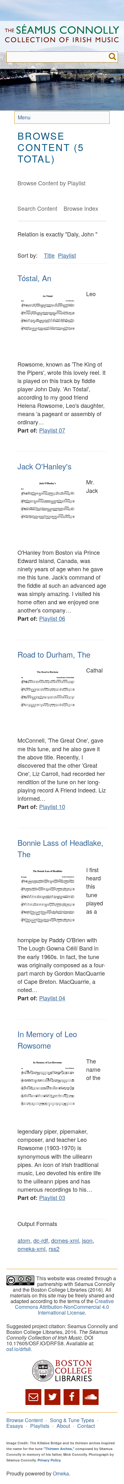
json (87, 1240)
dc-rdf (40, 1240)
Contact (86, 1425)
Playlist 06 (52, 618)
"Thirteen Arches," (59, 1448)
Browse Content (24, 1420)
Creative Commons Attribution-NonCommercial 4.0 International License (64, 1306)
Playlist (67, 255)
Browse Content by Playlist (51, 183)
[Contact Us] (33, 1397)
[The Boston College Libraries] (62, 1371)
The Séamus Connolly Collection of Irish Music (62, 36)
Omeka (61, 1473)
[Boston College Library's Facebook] (71, 1397)
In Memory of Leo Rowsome (47, 1039)
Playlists (39, 1425)
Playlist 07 (52, 430)
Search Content (37, 208)
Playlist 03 (52, 1197)
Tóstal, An (34, 277)
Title (49, 255)
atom (23, 1240)
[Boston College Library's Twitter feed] (52, 1397)
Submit (112, 57)
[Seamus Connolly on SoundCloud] (91, 1397)
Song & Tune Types (72, 1420)
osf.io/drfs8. (19, 1349)
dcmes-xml (65, 1240)
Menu (24, 117)
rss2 (54, 1248)
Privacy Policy (49, 1460)
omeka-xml (31, 1248)
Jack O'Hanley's (44, 466)
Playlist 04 (52, 998)
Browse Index (81, 208)
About (63, 1425)
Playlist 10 (52, 806)
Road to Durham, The (53, 654)
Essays (14, 1425)
